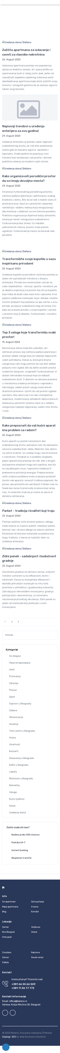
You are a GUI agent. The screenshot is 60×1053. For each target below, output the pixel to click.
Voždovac (35, 927)
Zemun (5, 957)
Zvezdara (6, 952)
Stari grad (7, 937)
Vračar (34, 932)
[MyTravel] (27, 10)
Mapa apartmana (10, 907)
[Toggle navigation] (55, 10)
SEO (14, 1036)
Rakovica (35, 952)
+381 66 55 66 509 (24, 984)
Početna (18, 25)
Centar (5, 927)
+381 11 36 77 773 (23, 988)
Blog (27, 25)
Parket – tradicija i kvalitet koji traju (28, 511)
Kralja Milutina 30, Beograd (25, 1004)
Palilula (5, 962)
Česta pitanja (37, 901)
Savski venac (37, 957)
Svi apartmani (8, 901)
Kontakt (35, 911)
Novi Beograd (8, 932)
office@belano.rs (18, 1001)
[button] (35, 2)
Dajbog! (6, 1036)
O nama (34, 907)
